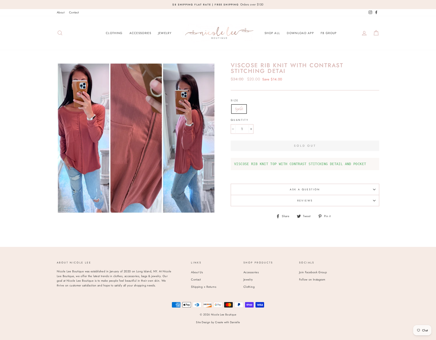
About (60, 12)
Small (239, 109)
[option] (218, 4)
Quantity (239, 120)
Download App (300, 33)
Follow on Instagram (312, 279)
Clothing (114, 33)
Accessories (140, 33)
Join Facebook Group (313, 272)
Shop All (272, 33)
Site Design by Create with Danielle (218, 322)
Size (235, 100)
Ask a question (305, 189)
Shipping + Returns (203, 287)
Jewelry (164, 33)
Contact (74, 12)
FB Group (329, 33)
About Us (197, 272)
